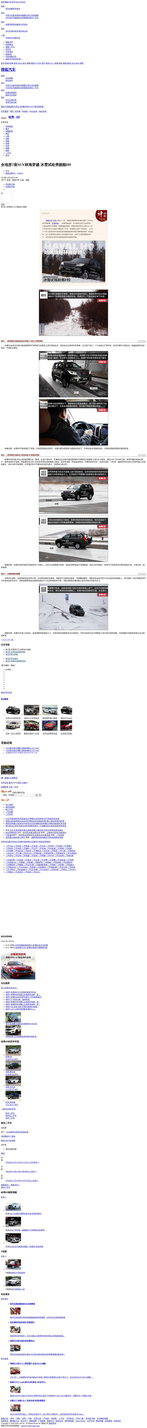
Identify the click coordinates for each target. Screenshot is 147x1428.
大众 (7, 819)
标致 (7, 821)
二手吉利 (17, 856)
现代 (19, 819)
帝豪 (45, 823)
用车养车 (4, 1299)
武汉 (32, 835)
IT (36, 63)
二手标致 (68, 848)
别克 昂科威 (10, 1102)
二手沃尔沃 (26, 853)
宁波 (7, 835)
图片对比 (12, 842)
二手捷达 (27, 860)
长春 (30, 833)
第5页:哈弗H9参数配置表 (16, 661)
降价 (18, 18)
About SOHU (80, 1421)
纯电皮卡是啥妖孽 (17, 1273)
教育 (60, 63)
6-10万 (23, 1181)
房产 (43, 63)
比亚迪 (12, 821)
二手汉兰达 (62, 867)
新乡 (24, 835)
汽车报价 (20, 842)
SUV (32, 107)
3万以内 (9, 1162)
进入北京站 (20, 2)
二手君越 (60, 865)
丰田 (11, 819)
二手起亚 (17, 846)
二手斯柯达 (70, 851)
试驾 (22, 18)
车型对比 (4, 842)
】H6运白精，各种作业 (20, 999)
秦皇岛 (40, 830)
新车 (15, 15)
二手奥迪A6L (11, 867)
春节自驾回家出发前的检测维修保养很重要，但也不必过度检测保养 (37, 1317)
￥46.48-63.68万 (12, 1074)
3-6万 (18, 1181)
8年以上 (28, 1172)
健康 (65, 63)
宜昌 (36, 835)
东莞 (7, 837)
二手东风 (33, 856)
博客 (81, 63)
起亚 (53, 819)
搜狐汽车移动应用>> (14, 59)
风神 (56, 826)
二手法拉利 (59, 856)
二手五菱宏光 (67, 862)
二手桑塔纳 (10, 865)
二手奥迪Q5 (69, 865)
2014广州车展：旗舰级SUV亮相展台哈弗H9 (27, 1230)
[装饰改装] (10, 1037)
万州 (49, 837)
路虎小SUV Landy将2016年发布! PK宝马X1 (28, 1382)
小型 (6, 107)
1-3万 (14, 1181)
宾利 (60, 826)
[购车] (8, 992)
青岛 (57, 830)
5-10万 (18, 1162)
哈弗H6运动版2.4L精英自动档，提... (25, 995)
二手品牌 (9, 812)
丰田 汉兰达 (10, 1087)
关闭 (3, 204)
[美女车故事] (11, 1024)
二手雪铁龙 (36, 851)
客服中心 (50, 1421)
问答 (15, 31)
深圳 (62, 835)
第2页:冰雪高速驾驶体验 (15, 652)
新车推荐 (4, 1359)
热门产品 (9, 810)
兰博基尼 (51, 823)
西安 (57, 837)
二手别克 (9, 848)
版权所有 (52, 1423)
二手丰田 (33, 846)
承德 (29, 830)
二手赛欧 (52, 865)
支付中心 (24, 1421)
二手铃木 (27, 851)
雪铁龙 (32, 821)
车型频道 (9, 126)
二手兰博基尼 (71, 853)
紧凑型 (11, 107)
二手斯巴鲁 (69, 856)
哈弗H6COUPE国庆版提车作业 (23, 992)
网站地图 (99, 1421)
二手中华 (50, 856)
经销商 (36, 15)
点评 (26, 31)
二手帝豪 (41, 856)
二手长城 (41, 848)
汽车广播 (79, 1418)
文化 (73, 63)
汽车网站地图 (102, 1418)
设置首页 (4, 1421)
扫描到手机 (10, 187)
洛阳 (28, 835)
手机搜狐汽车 (11, 57)
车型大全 (9, 15)
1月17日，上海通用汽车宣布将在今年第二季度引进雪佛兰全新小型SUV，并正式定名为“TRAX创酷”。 (51, 1377)
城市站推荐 (10, 807)
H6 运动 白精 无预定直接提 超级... (24, 1007)
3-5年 (18, 1172)
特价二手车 (10, 1118)
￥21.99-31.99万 (12, 1105)
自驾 (18, 31)
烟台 (61, 830)
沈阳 (34, 833)
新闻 (3, 6)
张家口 (34, 830)
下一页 (10, 640)
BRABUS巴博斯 (8, 1141)
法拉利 (25, 826)
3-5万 (14, 1162)
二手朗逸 (20, 862)
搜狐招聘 (33, 1421)
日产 (45, 819)
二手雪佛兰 (67, 846)
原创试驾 (42, 111)
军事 (11, 63)
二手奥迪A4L (11, 862)
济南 (53, 830)
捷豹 (44, 826)
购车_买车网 (15, 111)
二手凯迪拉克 (59, 853)
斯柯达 (8, 823)
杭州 (64, 833)
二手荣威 (25, 856)
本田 (41, 819)
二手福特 (25, 848)
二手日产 (33, 848)
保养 (7, 24)
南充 (41, 837)
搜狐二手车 (10, 47)
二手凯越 (47, 862)
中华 (25, 823)
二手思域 (31, 867)
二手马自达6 (22, 867)
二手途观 (19, 860)
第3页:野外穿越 (12, 654)
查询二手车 (5, 1187)
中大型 (20, 107)
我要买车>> (15, 1185)
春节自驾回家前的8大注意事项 (22, 1304)
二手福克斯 (10, 860)
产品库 (46, 1418)
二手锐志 (63, 870)
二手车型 (9, 814)
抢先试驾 (33, 111)
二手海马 (9, 856)
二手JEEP (9, 853)
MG (12, 826)
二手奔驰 (58, 846)
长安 (37, 821)
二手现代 (50, 846)
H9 (18, 116)
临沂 (7, 833)
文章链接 (55, 223)
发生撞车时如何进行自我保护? (22, 1322)
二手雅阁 (19, 865)
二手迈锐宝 (18, 872)
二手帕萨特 (38, 862)
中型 (15, 107)
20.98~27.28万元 (10, 778)
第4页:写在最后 (12, 659)
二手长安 (45, 851)
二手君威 (29, 862)
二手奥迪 (25, 846)
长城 (57, 819)
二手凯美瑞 (56, 862)
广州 (58, 835)
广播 (3, 35)
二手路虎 (53, 851)
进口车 (30, 15)
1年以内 (9, 1172)
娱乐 (24, 63)
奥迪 (23, 819)
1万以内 (9, 1181)
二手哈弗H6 (41, 867)
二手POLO (71, 870)
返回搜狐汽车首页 (8, 2)
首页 (3, 63)
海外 (18, 9)
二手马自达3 (43, 870)
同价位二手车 (11, 1116)
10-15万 (24, 1162)
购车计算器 (38, 842)
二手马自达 (18, 851)
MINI (48, 826)
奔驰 (49, 819)
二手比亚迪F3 (21, 870)
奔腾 (30, 826)
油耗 (7, 139)
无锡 (60, 833)
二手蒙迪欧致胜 (41, 865)
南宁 (23, 837)
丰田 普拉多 (10, 1072)
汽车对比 (9, 18)
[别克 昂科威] (13, 1101)
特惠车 (30, 18)
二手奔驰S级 (52, 867)
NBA (20, 63)
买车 (3, 13)
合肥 (45, 835)
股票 (33, 63)
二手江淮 (61, 851)
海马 (21, 823)
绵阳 (37, 837)
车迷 (11, 31)
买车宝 (8, 49)
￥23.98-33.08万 (12, 1090)
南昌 (49, 835)
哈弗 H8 (9, 1057)
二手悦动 (27, 872)
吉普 (55, 821)
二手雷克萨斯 (47, 853)
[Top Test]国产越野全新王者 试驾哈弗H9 (25, 1214)
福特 (15, 819)
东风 (41, 823)
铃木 (27, 821)
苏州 (56, 833)
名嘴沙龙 (16, 38)
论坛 (7, 31)
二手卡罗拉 (10, 870)
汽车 (39, 63)
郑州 (20, 835)
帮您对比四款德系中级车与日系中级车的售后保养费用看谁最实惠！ (37, 1354)
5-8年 (22, 1172)
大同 (49, 830)
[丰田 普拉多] (13, 1070)
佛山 (11, 837)
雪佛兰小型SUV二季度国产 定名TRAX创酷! (28, 1364)
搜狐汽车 (9, 42)
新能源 (41, 107)
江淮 (17, 823)
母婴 (56, 63)
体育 (15, 63)
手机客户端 (10, 184)
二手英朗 (70, 860)
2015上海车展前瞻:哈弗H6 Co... (23, 1009)
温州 (11, 835)
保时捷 (46, 821)
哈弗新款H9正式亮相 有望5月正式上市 (21, 753)
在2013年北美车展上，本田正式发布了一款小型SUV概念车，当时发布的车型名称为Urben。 (47, 1414)
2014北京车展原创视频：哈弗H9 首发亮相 (26, 1247)
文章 (7, 146)
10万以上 (29, 1181)
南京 (52, 833)
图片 (26, 15)
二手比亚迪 (50, 848)
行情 (30, 1418)
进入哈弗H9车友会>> (9, 988)
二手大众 (9, 846)
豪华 (25, 107)
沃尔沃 (30, 823)
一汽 (40, 826)
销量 (11, 9)
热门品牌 (9, 805)
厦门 (19, 837)
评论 (7, 9)
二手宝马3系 (29, 865)
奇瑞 (17, 821)
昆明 (53, 837)
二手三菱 (17, 853)
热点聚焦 (4, 699)
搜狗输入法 (14, 1421)
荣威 (13, 823)
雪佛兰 (32, 819)
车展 (22, 31)
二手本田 (17, 848)
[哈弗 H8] (13, 1055)
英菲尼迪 (18, 826)
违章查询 (13, 24)
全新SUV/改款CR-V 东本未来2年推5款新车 (27, 1401)
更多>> (36, 1162)
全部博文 (117, 1421)
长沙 (40, 835)
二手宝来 (35, 860)
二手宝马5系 (32, 870)
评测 (22, 15)
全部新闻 (108, 1421)
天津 (15, 830)
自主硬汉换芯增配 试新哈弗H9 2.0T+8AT (22, 748)
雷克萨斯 (60, 821)
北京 (11, 830)
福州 (15, 837)
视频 (26, 18)
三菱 (51, 821)
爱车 (3, 29)
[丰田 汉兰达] (13, 1085)
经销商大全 (28, 842)
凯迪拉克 (58, 823)
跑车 (36, 107)
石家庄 (20, 830)
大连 (38, 833)
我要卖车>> (5, 1185)
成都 (33, 837)
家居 (48, 63)
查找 (3, 1153)
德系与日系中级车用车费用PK (22, 1341)
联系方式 (59, 1421)
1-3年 (14, 1172)
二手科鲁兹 (60, 860)
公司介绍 (90, 1421)
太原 (45, 830)
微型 (3, 107)
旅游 (69, 63)
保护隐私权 (69, 1421)
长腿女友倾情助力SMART (26, 1024)
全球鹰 (36, 823)
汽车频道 (4, 111)
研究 (15, 9)
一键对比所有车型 (8, 1109)
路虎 (41, 821)
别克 (37, 819)
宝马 (27, 819)
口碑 (15, 102)
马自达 (22, 821)
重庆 (45, 837)
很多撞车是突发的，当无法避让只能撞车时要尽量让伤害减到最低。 (37, 1336)
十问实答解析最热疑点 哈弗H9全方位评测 (31, 945)
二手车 (36, 18)
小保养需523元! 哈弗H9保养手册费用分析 (31, 948)
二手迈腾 (43, 860)
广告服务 (41, 1421)
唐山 (25, 830)
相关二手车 (10, 1113)
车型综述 (4, 783)
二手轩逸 (71, 867)
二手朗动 (9, 872)
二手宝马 (41, 846)
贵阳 (61, 837)
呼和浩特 (13, 833)
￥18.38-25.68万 (12, 1059)
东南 (52, 826)
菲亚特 (35, 826)
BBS (77, 63)
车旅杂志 (9, 38)
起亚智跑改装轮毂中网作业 (25, 1037)
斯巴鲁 (8, 826)
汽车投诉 (24, 24)
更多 (64, 826)
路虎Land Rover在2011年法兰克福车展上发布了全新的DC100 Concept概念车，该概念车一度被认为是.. (51, 1396)
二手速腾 (51, 860)
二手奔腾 (9, 851)
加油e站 (9, 54)
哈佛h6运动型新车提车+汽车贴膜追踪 (26, 997)
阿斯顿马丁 (6, 1136)
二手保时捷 (36, 853)
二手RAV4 (36, 872)
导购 (15, 18)
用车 (3, 22)
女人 (52, 63)
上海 (48, 833)
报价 (18, 15)
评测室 (25, 111)
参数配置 (9, 131)
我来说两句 (14, 173)
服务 (18, 24)
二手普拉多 (53, 870)
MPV (29, 107)
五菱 (64, 823)
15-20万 (30, 1162)
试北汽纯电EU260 (17, 1289)
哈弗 (11, 116)
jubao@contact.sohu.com (30, 1426)
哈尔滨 (25, 833)
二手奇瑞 (60, 848)
